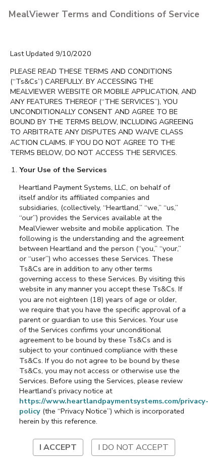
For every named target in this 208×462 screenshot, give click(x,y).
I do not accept (133, 447)
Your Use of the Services (63, 170)
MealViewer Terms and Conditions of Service (104, 14)
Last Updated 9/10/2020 (50, 53)
